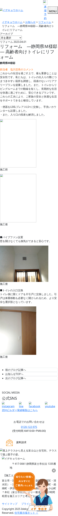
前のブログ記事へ (15, 370)
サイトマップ (9, 504)
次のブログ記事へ (15, 378)
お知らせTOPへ (14, 374)
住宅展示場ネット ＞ (26, 513)
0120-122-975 (29, 427)
